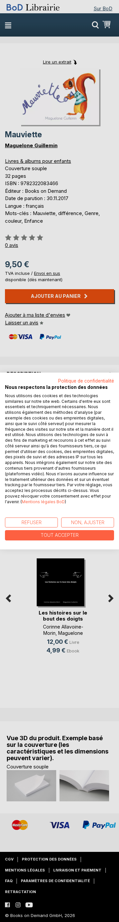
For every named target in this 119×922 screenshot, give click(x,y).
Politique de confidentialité (86, 381)
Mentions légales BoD (43, 501)
